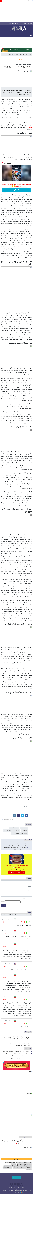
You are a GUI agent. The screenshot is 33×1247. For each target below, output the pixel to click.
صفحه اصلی (28, 54)
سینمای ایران (16, 830)
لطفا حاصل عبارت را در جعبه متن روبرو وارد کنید (20, 899)
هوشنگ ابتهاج (15, 833)
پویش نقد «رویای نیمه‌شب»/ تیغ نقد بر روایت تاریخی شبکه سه (17, 1043)
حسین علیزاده (24, 833)
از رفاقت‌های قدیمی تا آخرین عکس (24, 64)
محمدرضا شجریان (14, 828)
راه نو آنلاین (24, 1162)
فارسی (31, 23)
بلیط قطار (29, 1168)
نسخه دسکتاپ (16, 1177)
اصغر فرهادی (24, 830)
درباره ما (13, 23)
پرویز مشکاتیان (7, 830)
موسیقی (10, 54)
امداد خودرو (28, 1169)
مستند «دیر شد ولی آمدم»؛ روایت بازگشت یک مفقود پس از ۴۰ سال (16, 1053)
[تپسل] (2, 49)
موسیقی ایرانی (24, 828)
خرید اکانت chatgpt (7, 1168)
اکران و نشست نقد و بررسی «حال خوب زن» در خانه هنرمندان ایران (16, 1051)
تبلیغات (10, 23)
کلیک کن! (16, 190)
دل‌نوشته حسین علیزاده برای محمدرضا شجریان (17, 845)
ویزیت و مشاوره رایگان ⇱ (16, 873)
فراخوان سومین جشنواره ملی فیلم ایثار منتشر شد (20, 1056)
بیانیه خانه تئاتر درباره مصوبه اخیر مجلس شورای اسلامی (19, 1058)
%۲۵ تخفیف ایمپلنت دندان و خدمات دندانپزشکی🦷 (16, 866)
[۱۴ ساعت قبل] (28, 1142)
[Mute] (6, 180)
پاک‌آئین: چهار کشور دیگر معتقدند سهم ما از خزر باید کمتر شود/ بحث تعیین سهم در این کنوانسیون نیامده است (12, 1142)
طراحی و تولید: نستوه (15, 1192)
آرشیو (7, 23)
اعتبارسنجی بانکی (15, 1166)
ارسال (3, 905)
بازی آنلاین (18, 1162)
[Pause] (3, 180)
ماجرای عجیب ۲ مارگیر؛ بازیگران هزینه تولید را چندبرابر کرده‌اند (17, 1041)
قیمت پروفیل (23, 1168)
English (24, 23)
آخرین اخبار (28, 1032)
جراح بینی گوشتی (21, 1164)
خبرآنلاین (16, 28)
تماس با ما (16, 23)
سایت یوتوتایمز (16, 1168)
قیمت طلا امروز (7, 1166)
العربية (28, 23)
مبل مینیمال (28, 1164)
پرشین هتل (13, 1164)
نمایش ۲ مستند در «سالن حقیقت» (23, 1045)
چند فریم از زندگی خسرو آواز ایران (18, 67)
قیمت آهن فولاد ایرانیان (25, 1166)
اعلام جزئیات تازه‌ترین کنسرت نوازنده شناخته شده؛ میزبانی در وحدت (16, 1035)
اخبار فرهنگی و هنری (19, 54)
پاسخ (4, 922)
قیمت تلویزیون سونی (10, 1162)
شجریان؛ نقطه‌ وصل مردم (21, 843)
